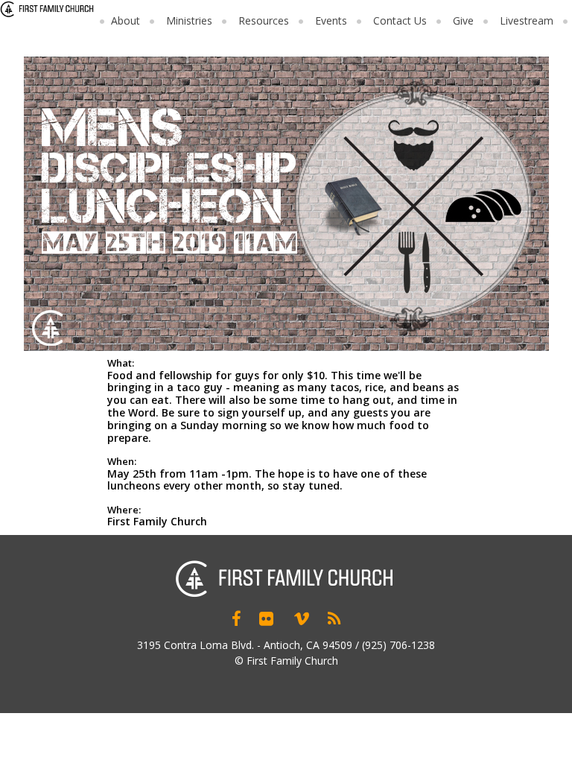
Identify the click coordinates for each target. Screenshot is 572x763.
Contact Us (400, 20)
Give (463, 20)
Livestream (526, 20)
